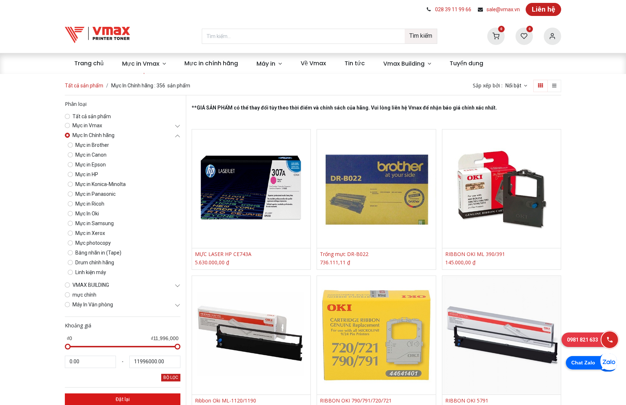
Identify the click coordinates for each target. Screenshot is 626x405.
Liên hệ (543, 9)
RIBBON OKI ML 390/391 (475, 254)
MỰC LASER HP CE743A (223, 254)
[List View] (554, 86)
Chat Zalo (583, 362)
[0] (496, 35)
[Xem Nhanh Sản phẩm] (306, 174)
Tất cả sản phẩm (84, 85)
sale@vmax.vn (503, 9)
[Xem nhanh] (306, 141)
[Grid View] (540, 86)
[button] (516, 86)
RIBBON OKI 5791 (466, 401)
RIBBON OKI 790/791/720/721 (356, 401)
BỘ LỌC (170, 377)
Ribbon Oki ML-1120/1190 (225, 401)
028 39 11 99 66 (453, 9)
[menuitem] (89, 63)
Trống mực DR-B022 (344, 254)
